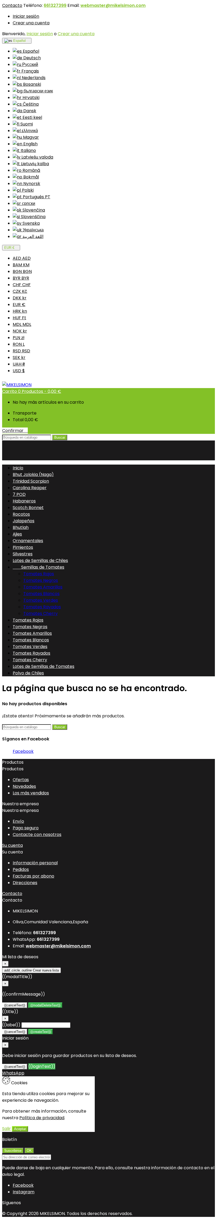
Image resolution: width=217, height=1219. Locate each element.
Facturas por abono (33, 876)
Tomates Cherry (40, 613)
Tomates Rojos (38, 574)
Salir (6, 1129)
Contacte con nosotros (37, 834)
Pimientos (23, 547)
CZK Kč (20, 291)
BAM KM (21, 265)
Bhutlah (21, 527)
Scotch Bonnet (28, 508)
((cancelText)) (14, 1005)
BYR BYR (21, 278)
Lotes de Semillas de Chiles (40, 560)
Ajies (17, 534)
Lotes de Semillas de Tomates (43, 666)
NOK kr (20, 331)
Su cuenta (12, 845)
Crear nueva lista (31, 970)
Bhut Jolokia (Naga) (33, 474)
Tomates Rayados (42, 607)
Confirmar (15, 431)
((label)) (11, 1025)
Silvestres (23, 554)
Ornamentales (28, 541)
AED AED (22, 258)
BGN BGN (22, 271)
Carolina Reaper (30, 488)
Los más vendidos (31, 793)
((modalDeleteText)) (45, 1005)
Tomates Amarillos (42, 587)
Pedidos (21, 869)
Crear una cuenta (31, 23)
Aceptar (20, 1129)
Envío (18, 821)
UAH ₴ (19, 364)
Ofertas (21, 780)
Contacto (12, 5)
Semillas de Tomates (38, 567)
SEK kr (19, 357)
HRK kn (20, 311)
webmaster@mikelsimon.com (113, 5)
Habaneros (24, 501)
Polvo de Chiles (28, 673)
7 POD (19, 494)
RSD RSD (21, 351)
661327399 (55, 5)
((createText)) (40, 1032)
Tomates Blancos (41, 594)
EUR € (19, 305)
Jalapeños (23, 521)
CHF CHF (22, 285)
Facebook (23, 751)
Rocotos (21, 514)
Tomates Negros (40, 580)
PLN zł (18, 338)
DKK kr (19, 298)
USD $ (19, 371)
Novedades (24, 786)
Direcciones (25, 883)
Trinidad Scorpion (31, 481)
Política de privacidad (41, 1118)
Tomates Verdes (40, 600)
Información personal (35, 863)
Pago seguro (26, 828)
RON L (19, 344)
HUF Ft (19, 318)
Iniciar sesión (26, 16)
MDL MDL (22, 324)
